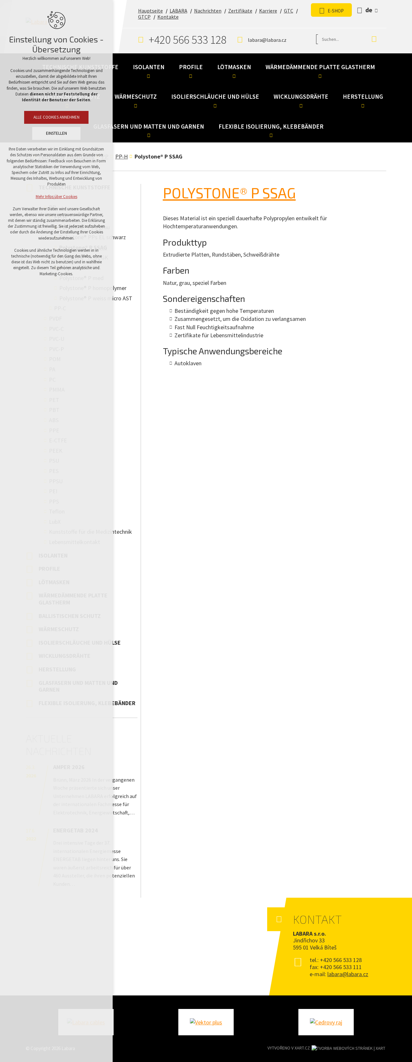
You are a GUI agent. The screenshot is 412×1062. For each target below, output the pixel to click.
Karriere (268, 10)
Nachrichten (207, 10)
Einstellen (56, 133)
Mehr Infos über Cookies (56, 196)
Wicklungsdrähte (301, 96)
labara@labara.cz (267, 40)
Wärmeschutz (136, 96)
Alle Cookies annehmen (56, 117)
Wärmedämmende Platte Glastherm (320, 67)
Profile (191, 67)
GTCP (144, 17)
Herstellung (363, 96)
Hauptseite (150, 10)
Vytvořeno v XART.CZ (288, 1048)
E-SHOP (336, 11)
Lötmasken (234, 67)
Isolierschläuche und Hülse (215, 96)
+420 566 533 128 (188, 39)
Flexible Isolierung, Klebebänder (271, 126)
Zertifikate (240, 10)
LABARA (178, 10)
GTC (288, 10)
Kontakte (168, 17)
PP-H (121, 156)
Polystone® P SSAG (229, 192)
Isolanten (148, 67)
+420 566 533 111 (341, 967)
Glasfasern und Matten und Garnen (148, 126)
